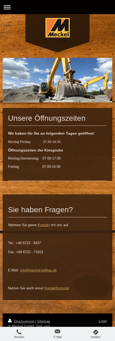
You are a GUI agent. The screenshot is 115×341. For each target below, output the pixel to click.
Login (103, 321)
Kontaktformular (56, 288)
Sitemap (43, 321)
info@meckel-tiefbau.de (38, 270)
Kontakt (44, 225)
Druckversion (24, 321)
